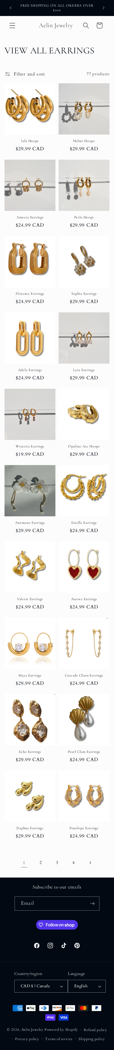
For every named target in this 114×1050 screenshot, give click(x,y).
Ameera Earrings (29, 217)
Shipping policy (91, 1039)
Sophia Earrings (84, 293)
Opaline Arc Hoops (84, 446)
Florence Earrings (30, 293)
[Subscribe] (92, 903)
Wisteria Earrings (30, 446)
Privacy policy (27, 1039)
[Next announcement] (103, 8)
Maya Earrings (30, 675)
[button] (12, 25)
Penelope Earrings (84, 828)
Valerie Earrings (30, 599)
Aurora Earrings (84, 599)
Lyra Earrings (84, 370)
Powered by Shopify (61, 1029)
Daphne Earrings (29, 828)
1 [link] (24, 863)
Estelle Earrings (84, 522)
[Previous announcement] (10, 8)
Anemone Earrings (30, 522)
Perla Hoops (84, 217)
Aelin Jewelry (32, 1029)
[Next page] (90, 863)
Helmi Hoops (84, 141)
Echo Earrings (30, 751)
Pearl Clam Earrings (84, 751)
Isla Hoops (30, 141)
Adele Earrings (30, 370)
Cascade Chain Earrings (84, 675)
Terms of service (59, 1039)
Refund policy (95, 1030)
